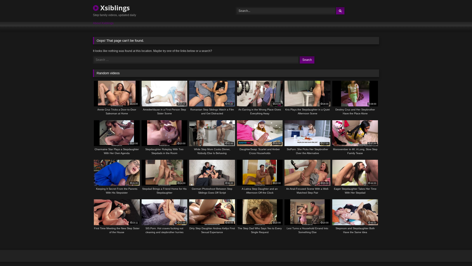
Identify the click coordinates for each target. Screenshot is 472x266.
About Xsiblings (103, 23)
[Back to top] (461, 255)
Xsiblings (114, 7)
